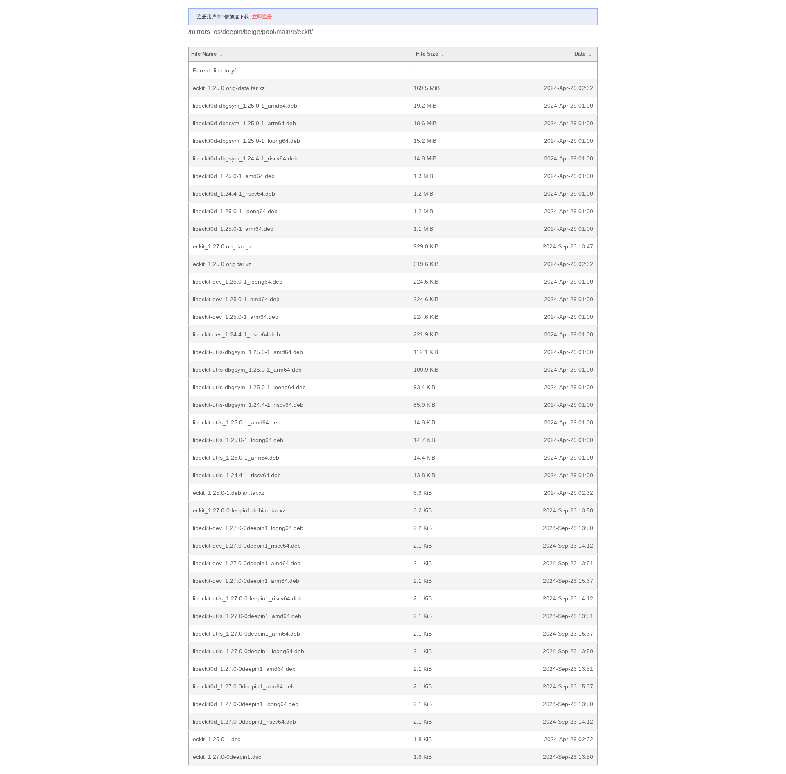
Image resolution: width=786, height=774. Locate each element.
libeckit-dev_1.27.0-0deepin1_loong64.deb (248, 528)
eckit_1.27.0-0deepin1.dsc (227, 757)
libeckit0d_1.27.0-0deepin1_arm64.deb (243, 686)
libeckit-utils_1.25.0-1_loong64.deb (238, 440)
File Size (427, 54)
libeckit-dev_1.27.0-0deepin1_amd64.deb (246, 563)
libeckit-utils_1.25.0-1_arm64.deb (236, 457)
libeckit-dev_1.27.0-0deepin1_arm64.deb (246, 581)
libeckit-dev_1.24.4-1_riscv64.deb (236, 334)
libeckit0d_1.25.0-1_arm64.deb (233, 229)
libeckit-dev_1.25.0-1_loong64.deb (237, 281)
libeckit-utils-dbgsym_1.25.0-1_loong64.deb (249, 387)
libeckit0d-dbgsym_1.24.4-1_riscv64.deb (245, 158)
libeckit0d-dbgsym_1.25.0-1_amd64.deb (245, 105)
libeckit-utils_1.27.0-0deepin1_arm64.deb (246, 633)
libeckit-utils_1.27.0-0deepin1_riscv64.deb (247, 598)
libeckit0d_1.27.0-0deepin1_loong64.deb (245, 704)
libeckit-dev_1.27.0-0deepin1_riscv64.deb (247, 545)
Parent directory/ (214, 70)
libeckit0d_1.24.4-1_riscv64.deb (234, 193)
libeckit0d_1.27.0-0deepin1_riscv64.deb (244, 721)
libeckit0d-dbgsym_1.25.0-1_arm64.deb (244, 123)
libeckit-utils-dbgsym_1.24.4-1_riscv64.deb (248, 405)
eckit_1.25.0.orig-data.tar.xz (229, 88)
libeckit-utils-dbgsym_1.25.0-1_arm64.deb (247, 369)
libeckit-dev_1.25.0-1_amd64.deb (236, 299)
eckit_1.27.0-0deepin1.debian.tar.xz (239, 510)
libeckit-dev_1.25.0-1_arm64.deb (235, 317)
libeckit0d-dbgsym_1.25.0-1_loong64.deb (246, 141)
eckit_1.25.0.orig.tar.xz (222, 264)
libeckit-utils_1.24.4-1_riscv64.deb (237, 475)
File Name (204, 54)
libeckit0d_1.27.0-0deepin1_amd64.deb (244, 669)
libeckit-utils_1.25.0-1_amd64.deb (236, 422)
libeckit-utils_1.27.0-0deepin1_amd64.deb (247, 616)
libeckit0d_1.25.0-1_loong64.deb (235, 211)
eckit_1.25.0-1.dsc (216, 739)
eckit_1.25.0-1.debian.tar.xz (228, 493)
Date (579, 54)
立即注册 (262, 17)
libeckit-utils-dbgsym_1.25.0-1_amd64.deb (248, 352)
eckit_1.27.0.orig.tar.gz (222, 246)
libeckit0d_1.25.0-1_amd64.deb (234, 176)
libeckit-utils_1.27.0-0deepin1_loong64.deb (248, 651)
